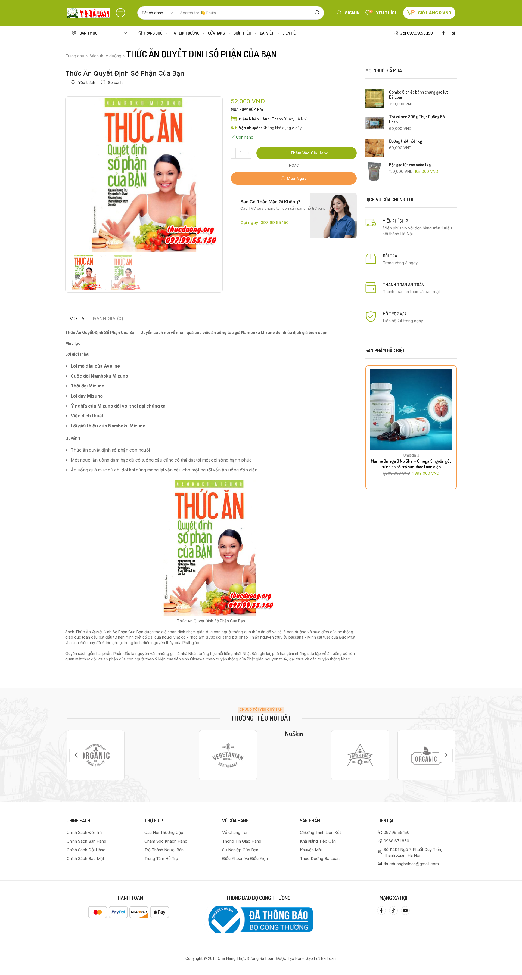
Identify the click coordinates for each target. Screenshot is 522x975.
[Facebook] (443, 33)
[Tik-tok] (393, 910)
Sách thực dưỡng (105, 55)
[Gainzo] (96, 755)
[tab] (77, 318)
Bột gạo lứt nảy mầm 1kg (410, 164)
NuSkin (294, 733)
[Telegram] (453, 33)
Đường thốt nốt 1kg (405, 141)
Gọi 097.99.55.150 (416, 33)
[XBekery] (426, 755)
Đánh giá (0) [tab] (108, 318)
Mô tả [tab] (77, 318)
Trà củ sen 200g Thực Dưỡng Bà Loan (417, 119)
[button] (120, 12)
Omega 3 (411, 455)
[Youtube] (405, 910)
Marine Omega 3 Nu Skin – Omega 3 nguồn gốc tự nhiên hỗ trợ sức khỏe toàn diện (411, 463)
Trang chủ (75, 55)
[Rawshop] (360, 755)
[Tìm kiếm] (317, 12)
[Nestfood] (228, 755)
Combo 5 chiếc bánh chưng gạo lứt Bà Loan (418, 94)
